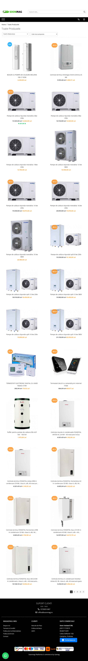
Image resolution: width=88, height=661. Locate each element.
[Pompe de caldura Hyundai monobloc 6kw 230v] (22, 101)
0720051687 (45, 609)
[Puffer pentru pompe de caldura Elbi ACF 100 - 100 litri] (22, 414)
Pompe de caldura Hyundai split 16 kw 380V (66, 334)
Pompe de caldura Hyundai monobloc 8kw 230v (66, 117)
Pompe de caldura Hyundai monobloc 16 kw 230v (66, 207)
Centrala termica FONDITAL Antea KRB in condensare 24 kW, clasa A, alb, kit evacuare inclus (22, 482)
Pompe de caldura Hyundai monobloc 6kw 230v (22, 117)
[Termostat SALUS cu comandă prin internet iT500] (66, 365)
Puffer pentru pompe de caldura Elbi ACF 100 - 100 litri (22, 433)
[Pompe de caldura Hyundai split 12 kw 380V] (66, 280)
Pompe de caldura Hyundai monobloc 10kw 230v (22, 166)
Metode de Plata (36, 626)
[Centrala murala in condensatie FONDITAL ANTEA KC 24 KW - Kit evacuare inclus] (66, 414)
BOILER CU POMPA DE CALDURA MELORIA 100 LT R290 (22, 76)
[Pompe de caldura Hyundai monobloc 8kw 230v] (66, 101)
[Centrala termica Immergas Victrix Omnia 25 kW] (66, 57)
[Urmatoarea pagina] (83, 591)
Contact (5, 636)
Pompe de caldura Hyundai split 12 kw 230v (22, 294)
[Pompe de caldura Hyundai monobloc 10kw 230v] (22, 146)
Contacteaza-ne (70, 640)
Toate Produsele (13, 24)
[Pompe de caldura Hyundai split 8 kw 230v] (66, 236)
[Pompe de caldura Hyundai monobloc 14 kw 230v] (22, 191)
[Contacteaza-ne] (78, 19)
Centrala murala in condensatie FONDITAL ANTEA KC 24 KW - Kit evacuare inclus (66, 433)
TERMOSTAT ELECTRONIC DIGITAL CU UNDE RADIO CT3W (22, 384)
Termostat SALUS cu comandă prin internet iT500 (66, 384)
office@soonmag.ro (45, 612)
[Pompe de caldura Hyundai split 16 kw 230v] (22, 320)
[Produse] (3, 20)
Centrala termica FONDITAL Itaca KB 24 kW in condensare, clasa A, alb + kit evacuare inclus (22, 580)
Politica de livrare (8, 634)
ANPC (33, 631)
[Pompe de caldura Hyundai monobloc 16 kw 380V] (22, 236)
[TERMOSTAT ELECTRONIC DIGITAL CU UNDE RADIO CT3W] (22, 365)
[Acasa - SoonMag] (13, 12)
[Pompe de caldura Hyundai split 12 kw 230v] (22, 280)
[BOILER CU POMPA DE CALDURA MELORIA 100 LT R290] (22, 57)
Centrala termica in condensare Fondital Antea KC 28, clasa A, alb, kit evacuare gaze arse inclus (66, 580)
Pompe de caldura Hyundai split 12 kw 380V (66, 294)
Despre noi (6, 626)
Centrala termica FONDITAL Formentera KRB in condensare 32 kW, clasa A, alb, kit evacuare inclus (22, 531)
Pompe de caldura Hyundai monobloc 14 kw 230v (22, 207)
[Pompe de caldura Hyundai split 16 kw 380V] (66, 320)
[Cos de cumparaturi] (84, 19)
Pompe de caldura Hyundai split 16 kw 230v (22, 334)
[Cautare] (84, 12)
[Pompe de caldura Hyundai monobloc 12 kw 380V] (66, 146)
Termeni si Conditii (9, 628)
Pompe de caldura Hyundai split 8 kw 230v (66, 254)
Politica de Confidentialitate (12, 631)
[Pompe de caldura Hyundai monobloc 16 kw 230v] (66, 191)
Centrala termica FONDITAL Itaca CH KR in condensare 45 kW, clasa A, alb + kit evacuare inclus (66, 531)
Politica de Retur (36, 628)
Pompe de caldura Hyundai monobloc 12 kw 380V (66, 166)
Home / (4, 24)
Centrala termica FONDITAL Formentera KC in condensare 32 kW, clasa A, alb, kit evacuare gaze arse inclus (66, 482)
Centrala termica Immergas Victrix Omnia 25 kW (66, 76)
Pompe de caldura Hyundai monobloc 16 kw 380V (22, 255)
